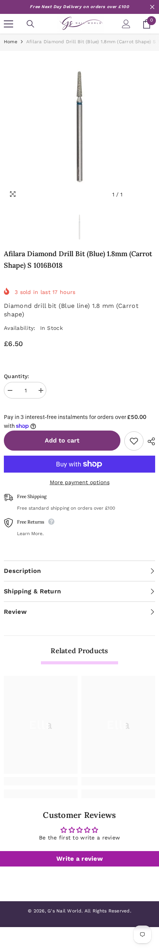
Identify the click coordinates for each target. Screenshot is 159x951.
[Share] (149, 441)
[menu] (8, 24)
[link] (41, 781)
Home (10, 41)
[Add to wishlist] (134, 441)
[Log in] (126, 24)
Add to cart (62, 440)
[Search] (30, 24)
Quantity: (16, 376)
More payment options (80, 482)
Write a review (79, 858)
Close (152, 7)
